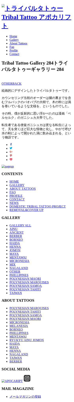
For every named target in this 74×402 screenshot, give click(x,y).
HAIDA (14, 243)
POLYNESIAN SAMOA (25, 285)
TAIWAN (15, 293)
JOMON (15, 250)
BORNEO (16, 239)
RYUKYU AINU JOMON (26, 340)
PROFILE (15, 195)
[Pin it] (10, 156)
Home (13, 36)
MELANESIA (18, 326)
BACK (17, 83)
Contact (14, 54)
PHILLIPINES (18, 275)
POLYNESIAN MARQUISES (29, 282)
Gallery (14, 39)
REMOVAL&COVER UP (26, 210)
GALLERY (16, 185)
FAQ (12, 192)
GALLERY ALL (20, 225)
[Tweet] (10, 148)
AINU (13, 229)
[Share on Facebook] (10, 144)
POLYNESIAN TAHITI (25, 289)
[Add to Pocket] (10, 159)
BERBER (15, 236)
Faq (11, 47)
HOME (14, 181)
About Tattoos (18, 43)
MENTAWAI (17, 257)
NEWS (14, 203)
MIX (12, 264)
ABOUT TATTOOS (22, 188)
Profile (13, 50)
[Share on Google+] (10, 152)
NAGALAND (18, 268)
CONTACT (17, 199)
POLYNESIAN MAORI (25, 278)
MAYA (14, 253)
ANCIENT (16, 232)
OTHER (7, 83)
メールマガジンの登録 (25, 396)
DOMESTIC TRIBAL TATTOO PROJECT (37, 206)
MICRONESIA (19, 261)
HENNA (15, 246)
